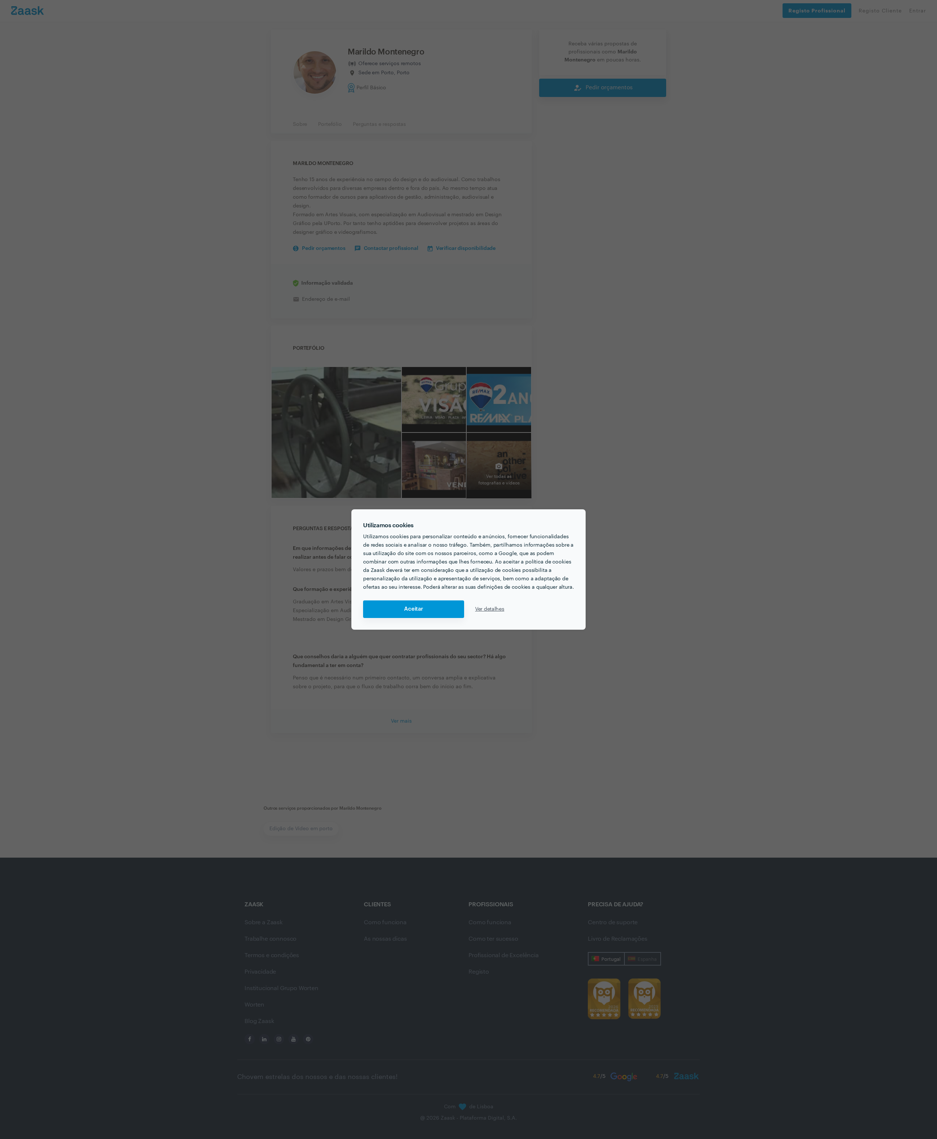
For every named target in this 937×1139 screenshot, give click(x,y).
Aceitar (413, 609)
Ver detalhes (489, 609)
